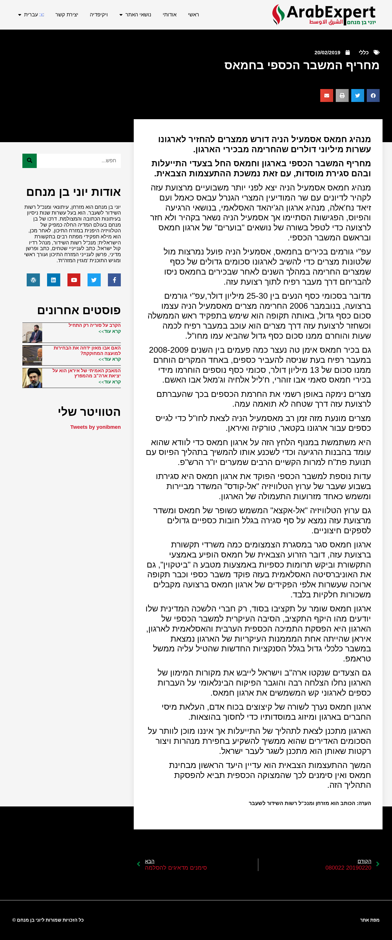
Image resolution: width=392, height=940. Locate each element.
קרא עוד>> (109, 331)
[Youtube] (74, 280)
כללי (364, 52)
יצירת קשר (66, 15)
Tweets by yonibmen (95, 427)
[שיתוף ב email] (326, 95)
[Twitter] (94, 280)
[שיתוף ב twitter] (357, 95)
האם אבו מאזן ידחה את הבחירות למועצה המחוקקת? (87, 350)
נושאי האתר (138, 15)
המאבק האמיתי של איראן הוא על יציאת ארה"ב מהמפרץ (87, 373)
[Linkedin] (53, 280)
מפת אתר (370, 920)
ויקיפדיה (99, 15)
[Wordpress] (33, 280)
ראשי (193, 15)
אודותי (169, 15)
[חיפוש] (29, 161)
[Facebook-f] (114, 280)
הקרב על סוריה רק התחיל (95, 325)
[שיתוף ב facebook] (373, 95)
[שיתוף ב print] (342, 95)
